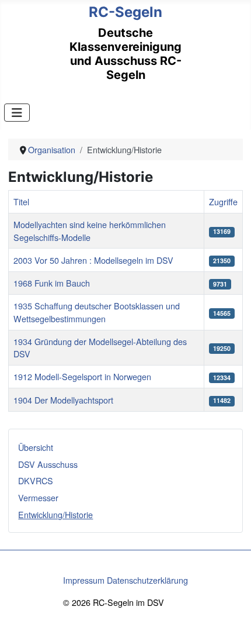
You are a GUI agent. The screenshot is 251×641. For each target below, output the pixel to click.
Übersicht (35, 447)
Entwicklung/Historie (55, 514)
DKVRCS (35, 480)
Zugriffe (223, 201)
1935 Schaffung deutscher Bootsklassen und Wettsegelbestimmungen (96, 312)
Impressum (83, 580)
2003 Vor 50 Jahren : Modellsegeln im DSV (93, 260)
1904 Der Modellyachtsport (63, 400)
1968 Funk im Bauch (51, 283)
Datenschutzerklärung (147, 580)
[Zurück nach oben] (232, 620)
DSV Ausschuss (48, 464)
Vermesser (38, 497)
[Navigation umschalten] (17, 113)
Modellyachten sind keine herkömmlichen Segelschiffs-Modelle (89, 230)
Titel (21, 201)
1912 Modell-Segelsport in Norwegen (82, 376)
